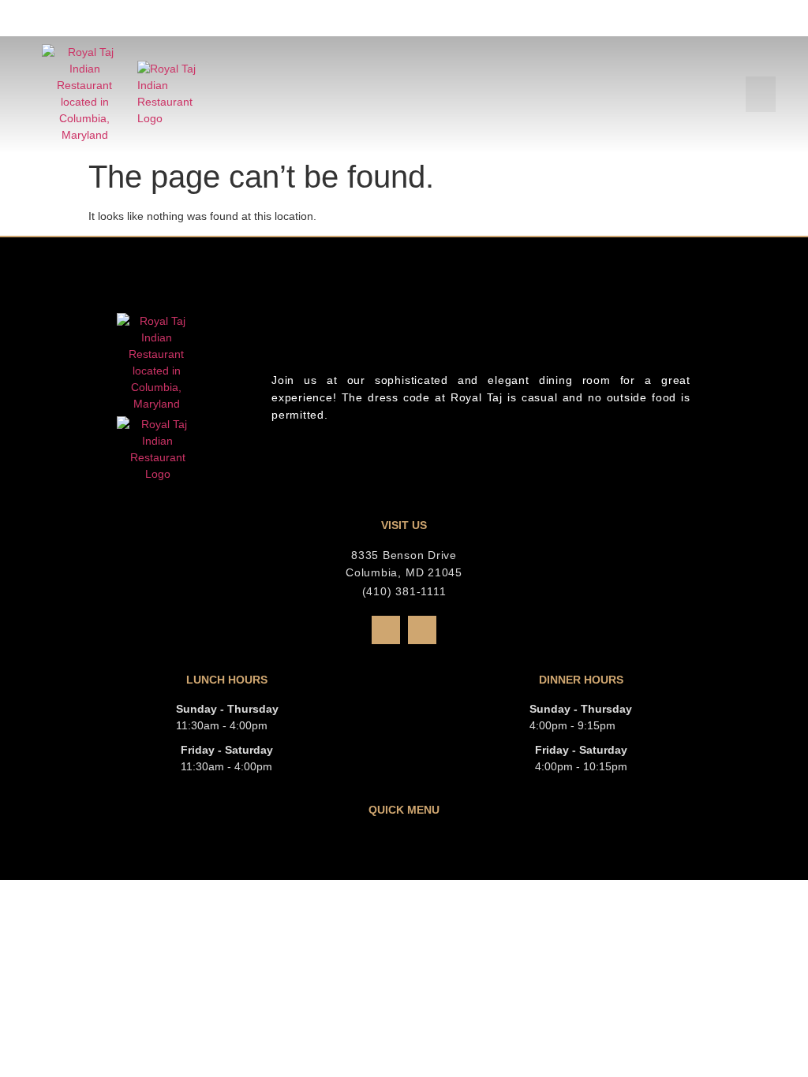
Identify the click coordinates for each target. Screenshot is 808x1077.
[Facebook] (386, 630)
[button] (761, 94)
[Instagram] (422, 630)
